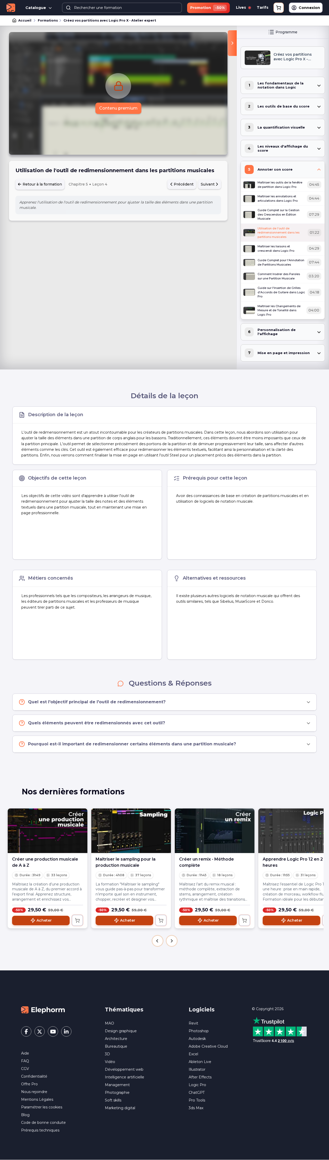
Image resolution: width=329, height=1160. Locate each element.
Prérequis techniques (40, 1130)
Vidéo (110, 1061)
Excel (193, 1054)
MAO (109, 1023)
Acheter (44, 920)
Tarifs (262, 7)
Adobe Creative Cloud (208, 1046)
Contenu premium (118, 108)
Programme (286, 32)
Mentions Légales (37, 1099)
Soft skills (113, 1100)
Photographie (117, 1092)
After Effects (200, 1077)
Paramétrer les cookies (41, 1107)
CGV (25, 1068)
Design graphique (121, 1031)
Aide (25, 1053)
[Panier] (278, 8)
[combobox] (122, 8)
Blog (25, 1115)
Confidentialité (34, 1076)
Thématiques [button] (124, 1009)
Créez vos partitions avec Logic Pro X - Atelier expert (109, 20)
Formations (48, 20)
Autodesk (197, 1038)
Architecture (116, 1038)
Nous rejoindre (34, 1091)
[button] (157, 941)
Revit (193, 1023)
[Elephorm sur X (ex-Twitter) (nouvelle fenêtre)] (39, 1031)
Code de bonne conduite (43, 1122)
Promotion (207, 7)
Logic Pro (197, 1085)
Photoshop (199, 1031)
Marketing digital (120, 1108)
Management (117, 1085)
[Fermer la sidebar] (232, 43)
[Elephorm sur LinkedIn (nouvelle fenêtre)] (66, 1031)
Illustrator (197, 1069)
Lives (241, 7)
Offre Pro (29, 1084)
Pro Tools (197, 1100)
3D (107, 1054)
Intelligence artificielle (124, 1077)
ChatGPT (197, 1092)
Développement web (124, 1069)
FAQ (25, 1061)
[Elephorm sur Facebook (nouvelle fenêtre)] (26, 1031)
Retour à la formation (42, 184)
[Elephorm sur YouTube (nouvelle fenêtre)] (53, 1031)
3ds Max (196, 1108)
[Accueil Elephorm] (43, 1009)
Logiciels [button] (202, 1009)
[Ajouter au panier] (77, 920)
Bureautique (116, 1046)
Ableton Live (200, 1061)
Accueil (24, 20)
